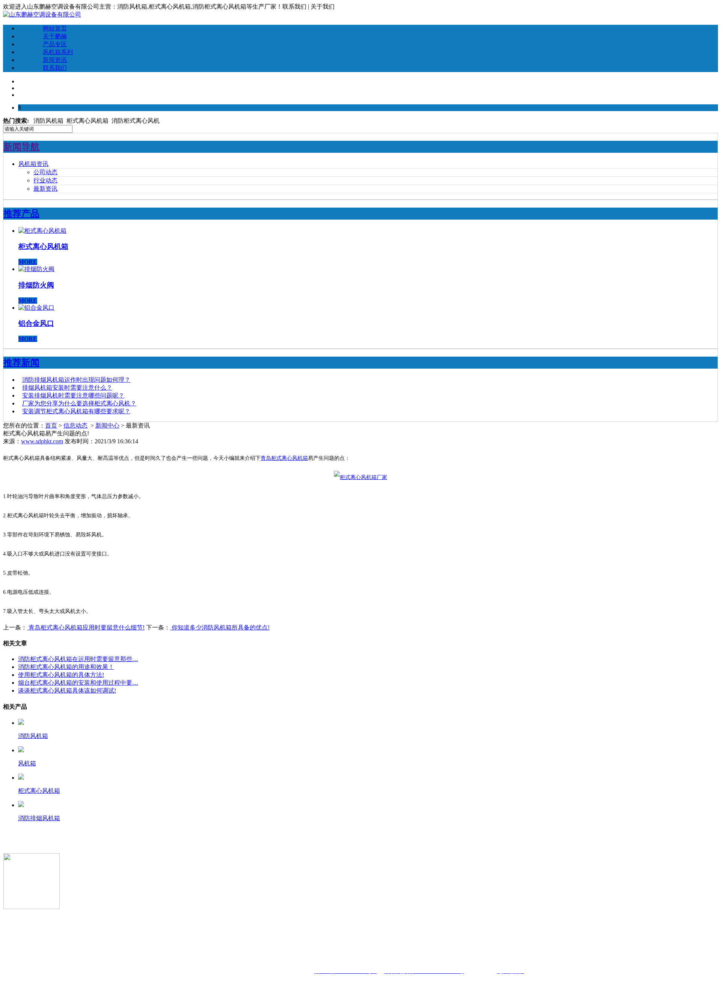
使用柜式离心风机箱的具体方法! (61, 675)
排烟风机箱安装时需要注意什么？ (67, 387)
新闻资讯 (55, 60)
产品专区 (55, 44)
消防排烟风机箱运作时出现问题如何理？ (76, 380)
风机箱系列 (58, 52)
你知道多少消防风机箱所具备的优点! (220, 627)
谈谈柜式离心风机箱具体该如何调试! (67, 690)
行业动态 (45, 180)
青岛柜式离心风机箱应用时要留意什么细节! (86, 627)
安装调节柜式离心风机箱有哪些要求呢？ (76, 411)
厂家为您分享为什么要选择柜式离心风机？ (79, 403)
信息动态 (75, 425)
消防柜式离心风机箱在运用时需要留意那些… (78, 659)
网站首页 (55, 28)
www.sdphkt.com (42, 441)
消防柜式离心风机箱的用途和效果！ (66, 667)
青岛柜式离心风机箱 (284, 458)
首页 (51, 425)
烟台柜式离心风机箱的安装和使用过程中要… (78, 682)
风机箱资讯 (33, 164)
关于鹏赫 (55, 36)
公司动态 (45, 172)
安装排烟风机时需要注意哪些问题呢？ (73, 395)
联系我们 (55, 68)
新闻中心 (107, 425)
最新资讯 (45, 188)
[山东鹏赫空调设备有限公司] (42, 14)
